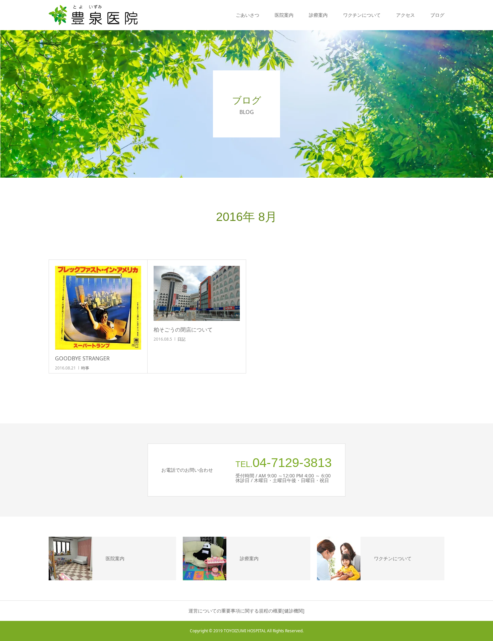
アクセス (405, 15)
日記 (181, 339)
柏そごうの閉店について (183, 329)
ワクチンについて (362, 15)
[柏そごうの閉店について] (197, 293)
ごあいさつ (247, 15)
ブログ (437, 15)
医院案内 (284, 15)
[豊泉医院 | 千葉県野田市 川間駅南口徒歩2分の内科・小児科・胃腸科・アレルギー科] (94, 15)
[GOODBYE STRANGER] (98, 308)
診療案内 (318, 15)
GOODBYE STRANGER (82, 358)
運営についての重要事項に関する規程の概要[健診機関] (246, 610)
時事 (85, 368)
